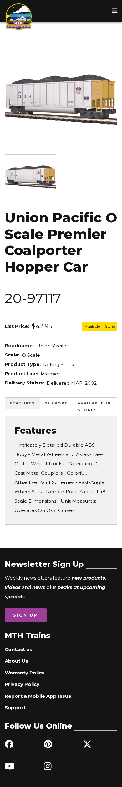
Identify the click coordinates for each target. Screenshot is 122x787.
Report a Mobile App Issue (38, 696)
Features (22, 403)
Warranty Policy (24, 673)
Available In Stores (94, 406)
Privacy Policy (22, 684)
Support (56, 403)
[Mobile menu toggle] (115, 11)
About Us (16, 661)
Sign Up (25, 614)
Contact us (18, 649)
